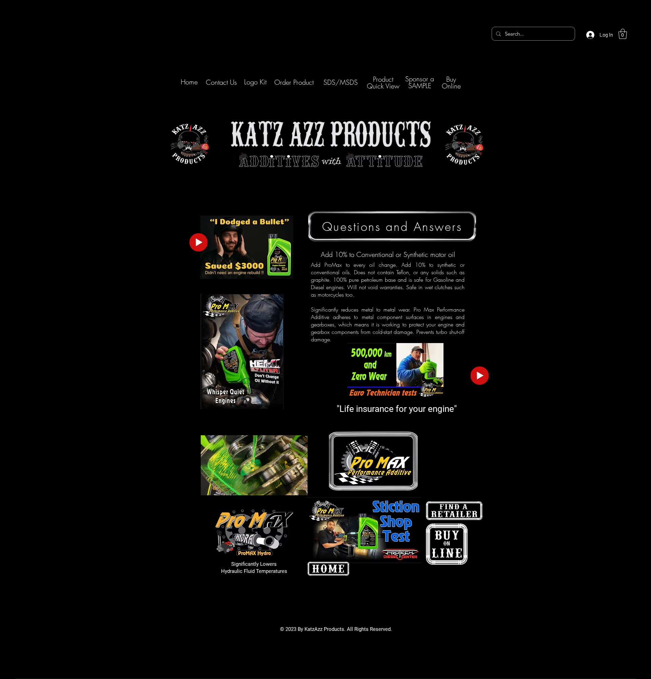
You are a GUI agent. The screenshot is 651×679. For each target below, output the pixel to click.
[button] (622, 34)
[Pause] (209, 486)
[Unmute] (221, 486)
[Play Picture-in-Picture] (286, 486)
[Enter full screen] (298, 486)
